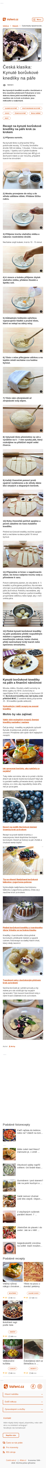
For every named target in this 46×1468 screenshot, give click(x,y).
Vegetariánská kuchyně (31, 108)
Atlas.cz (23, 1460)
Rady (6, 118)
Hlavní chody (33, 1293)
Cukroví (13, 1368)
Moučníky (12, 1293)
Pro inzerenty (12, 1447)
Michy (13, 1046)
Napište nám (11, 1435)
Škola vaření (35, 113)
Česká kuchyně (20, 113)
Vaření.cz (6, 26)
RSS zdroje (10, 1452)
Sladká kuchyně (11, 108)
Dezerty (33, 1368)
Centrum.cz (11, 1460)
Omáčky (12, 1332)
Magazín (15, 26)
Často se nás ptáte (14, 1442)
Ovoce (7, 113)
